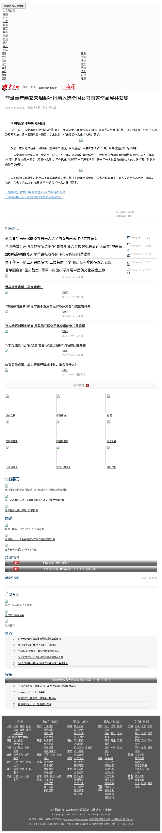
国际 (14, 737)
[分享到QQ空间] (145, 108)
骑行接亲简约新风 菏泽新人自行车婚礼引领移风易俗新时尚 (36, 489)
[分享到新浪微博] (140, 108)
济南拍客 (109, 765)
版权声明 (96, 809)
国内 (9, 737)
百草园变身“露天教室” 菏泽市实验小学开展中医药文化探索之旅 (55, 270)
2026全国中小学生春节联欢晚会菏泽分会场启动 (43, 663)
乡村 (46, 758)
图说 (8, 518)
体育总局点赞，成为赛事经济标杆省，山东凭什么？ (41, 365)
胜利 (107, 754)
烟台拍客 (109, 783)
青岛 (83, 53)
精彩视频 (12, 558)
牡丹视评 (10, 625)
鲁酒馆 (88, 747)
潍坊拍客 (109, 779)
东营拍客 (109, 762)
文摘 (22, 769)
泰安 (4, 78)
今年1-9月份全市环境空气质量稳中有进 (38, 651)
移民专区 (79, 794)
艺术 (28, 762)
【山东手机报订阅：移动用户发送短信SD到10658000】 (34, 197)
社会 (15, 729)
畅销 (15, 769)
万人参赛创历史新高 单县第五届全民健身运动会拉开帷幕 (45, 326)
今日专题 (139, 754)
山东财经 (79, 729)
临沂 (83, 71)
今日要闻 (12, 479)
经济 (28, 726)
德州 (4, 71)
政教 (22, 726)
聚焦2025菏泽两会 (14, 615)
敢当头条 (18, 740)
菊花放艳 (61, 415)
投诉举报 (109, 787)
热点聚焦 (18, 747)
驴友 (59, 754)
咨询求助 (109, 790)
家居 (55, 721)
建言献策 (109, 794)
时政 (150, 783)
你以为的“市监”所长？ (56, 562)
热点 (8, 634)
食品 (69, 751)
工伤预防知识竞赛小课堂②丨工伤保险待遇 (69, 569)
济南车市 (48, 783)
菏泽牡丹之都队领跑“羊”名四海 (21, 510)
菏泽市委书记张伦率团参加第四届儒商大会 (40, 657)
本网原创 (48, 769)
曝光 (52, 776)
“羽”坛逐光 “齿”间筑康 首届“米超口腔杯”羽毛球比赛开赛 (45, 345)
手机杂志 (139, 769)
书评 (15, 772)
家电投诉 (48, 772)
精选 (25, 737)
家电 (39, 762)
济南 (4, 53)
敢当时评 (130, 777)
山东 (5, 21)
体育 (5, 28)
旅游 (5, 39)
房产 (46, 721)
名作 (15, 779)
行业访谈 (79, 747)
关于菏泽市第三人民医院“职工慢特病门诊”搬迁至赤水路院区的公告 (58, 262)
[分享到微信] (136, 108)
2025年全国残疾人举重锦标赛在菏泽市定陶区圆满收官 (47, 254)
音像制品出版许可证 (122, 819)
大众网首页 (9, 10)
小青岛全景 (12, 467)
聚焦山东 (79, 783)
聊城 (83, 64)
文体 (22, 729)
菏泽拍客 (109, 769)
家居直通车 (50, 751)
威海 (83, 57)
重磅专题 (12, 594)
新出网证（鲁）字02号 (62, 824)
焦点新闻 (79, 726)
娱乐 (5, 32)
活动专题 (79, 744)
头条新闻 (48, 740)
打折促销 (48, 744)
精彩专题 (79, 765)
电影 (15, 758)
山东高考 (79, 787)
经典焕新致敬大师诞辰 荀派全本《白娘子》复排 (81, 679)
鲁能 (26, 747)
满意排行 (109, 797)
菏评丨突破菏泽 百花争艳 (18, 605)
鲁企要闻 (79, 769)
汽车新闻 (48, 779)
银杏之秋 (10, 415)
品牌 (59, 776)
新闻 (20, 721)
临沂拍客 (109, 772)
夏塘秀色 (111, 441)
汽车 (39, 779)
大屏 (137, 772)
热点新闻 (79, 776)
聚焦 (46, 776)
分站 (138, 721)
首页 (25, 87)
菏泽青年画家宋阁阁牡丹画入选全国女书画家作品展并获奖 (51, 239)
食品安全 (79, 754)
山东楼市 (48, 726)
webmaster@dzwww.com (76, 819)
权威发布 (139, 762)
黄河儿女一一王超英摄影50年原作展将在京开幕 (30, 539)
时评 (5, 17)
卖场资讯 (48, 765)
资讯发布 (79, 751)
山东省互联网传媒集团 (77, 809)
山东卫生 (79, 758)
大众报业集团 (57, 809)
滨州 (83, 67)
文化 (15, 762)
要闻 (5, 14)
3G (147, 769)
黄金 (15, 751)
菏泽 (4, 75)
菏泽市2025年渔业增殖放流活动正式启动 (39, 638)
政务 (28, 729)
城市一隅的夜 (63, 467)
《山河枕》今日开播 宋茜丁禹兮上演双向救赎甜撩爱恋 (47, 686)
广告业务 (107, 809)
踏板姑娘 (111, 467)
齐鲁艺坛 (18, 776)
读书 (5, 25)
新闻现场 (48, 790)
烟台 (4, 60)
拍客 (100, 758)
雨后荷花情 (12, 441)
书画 (9, 776)
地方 (100, 726)
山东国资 (79, 772)
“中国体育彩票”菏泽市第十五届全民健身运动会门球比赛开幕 (47, 306)
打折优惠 (48, 733)
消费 (39, 776)
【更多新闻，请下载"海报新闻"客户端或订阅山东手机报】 (35, 192)
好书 (28, 769)
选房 (5, 42)
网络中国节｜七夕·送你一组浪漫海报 (24, 529)
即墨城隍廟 (62, 441)
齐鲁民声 (100, 788)
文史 (9, 762)
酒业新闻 (79, 740)
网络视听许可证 (82, 824)
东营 (83, 75)
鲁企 (69, 769)
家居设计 (48, 747)
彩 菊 (109, 415)
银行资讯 (79, 733)
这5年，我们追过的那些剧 (31, 692)
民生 (137, 783)
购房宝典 (48, 737)
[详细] (65, 292)
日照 (4, 67)
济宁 (4, 64)
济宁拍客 (109, 776)
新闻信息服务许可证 (99, 819)
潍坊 (83, 60)
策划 (145, 721)
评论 (9, 740)
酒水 (85, 721)
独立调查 (18, 733)
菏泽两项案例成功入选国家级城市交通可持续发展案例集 (34, 500)
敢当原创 (18, 744)
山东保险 (79, 737)
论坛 (5, 46)
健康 (69, 758)
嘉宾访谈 (48, 787)
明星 (26, 754)
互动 (116, 721)
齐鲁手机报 (141, 765)
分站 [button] (5, 50)
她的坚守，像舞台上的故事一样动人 (37, 698)
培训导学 (79, 779)
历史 (22, 762)
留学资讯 (79, 790)
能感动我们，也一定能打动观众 (34, 704)
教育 (69, 776)
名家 (26, 776)
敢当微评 (139, 779)
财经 (5, 35)
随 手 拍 (109, 758)
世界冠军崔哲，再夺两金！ (24, 287)
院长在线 (79, 762)
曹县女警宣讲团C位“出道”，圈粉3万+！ (39, 645)
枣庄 (4, 57)
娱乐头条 (18, 754)
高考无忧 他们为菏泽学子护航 (21, 549)
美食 (52, 754)
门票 (46, 754)
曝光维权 (48, 729)
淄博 (83, 78)
